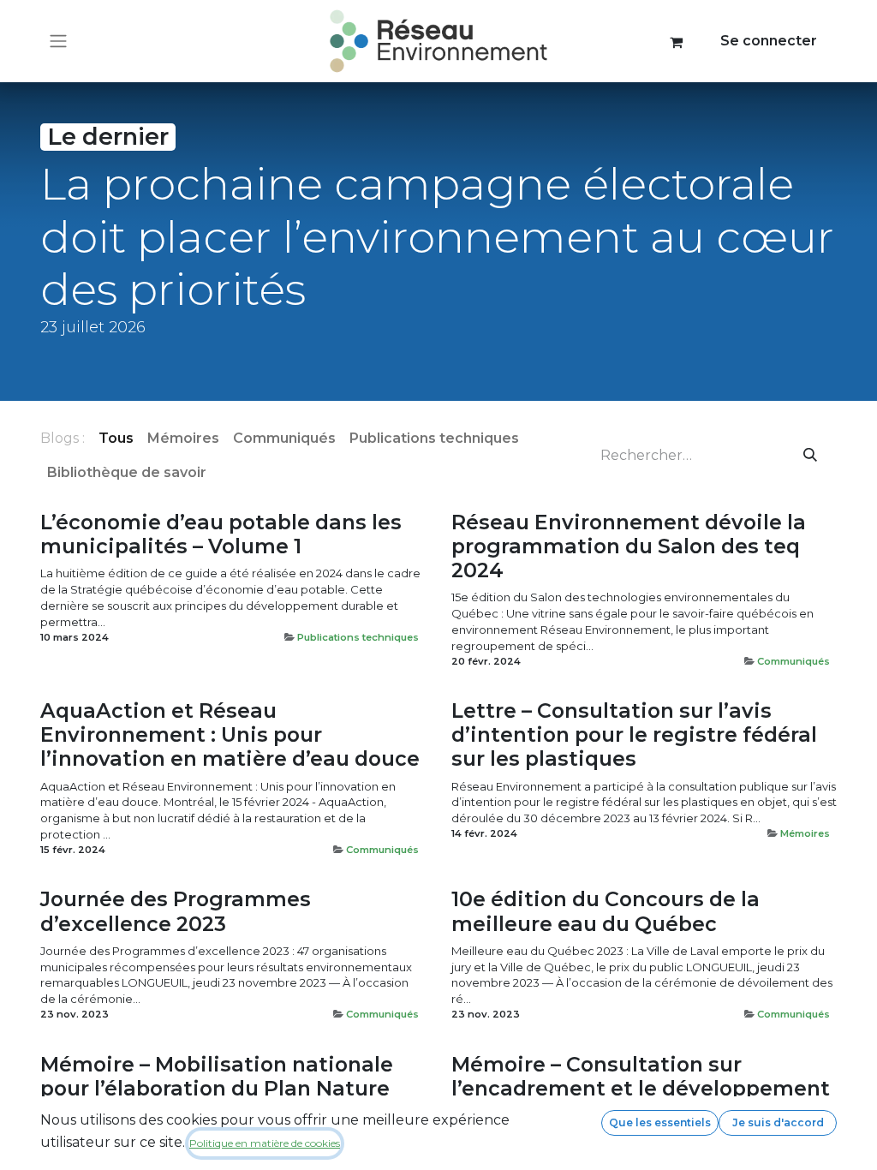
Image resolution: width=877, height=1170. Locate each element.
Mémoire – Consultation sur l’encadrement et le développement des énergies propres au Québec (640, 1089)
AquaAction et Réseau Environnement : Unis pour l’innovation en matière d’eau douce (230, 735)
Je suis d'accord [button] (778, 1122)
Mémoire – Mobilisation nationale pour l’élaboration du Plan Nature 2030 (216, 1089)
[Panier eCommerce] (677, 41)
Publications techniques (358, 637)
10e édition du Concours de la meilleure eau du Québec (605, 911)
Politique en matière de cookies (264, 1143)
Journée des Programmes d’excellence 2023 (175, 911)
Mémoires (805, 833)
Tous (116, 438)
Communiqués (793, 661)
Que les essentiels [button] (660, 1122)
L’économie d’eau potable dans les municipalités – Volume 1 (221, 534)
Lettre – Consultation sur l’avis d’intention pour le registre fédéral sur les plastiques (634, 735)
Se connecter (768, 41)
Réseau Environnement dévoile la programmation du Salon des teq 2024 (628, 546)
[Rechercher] (811, 456)
